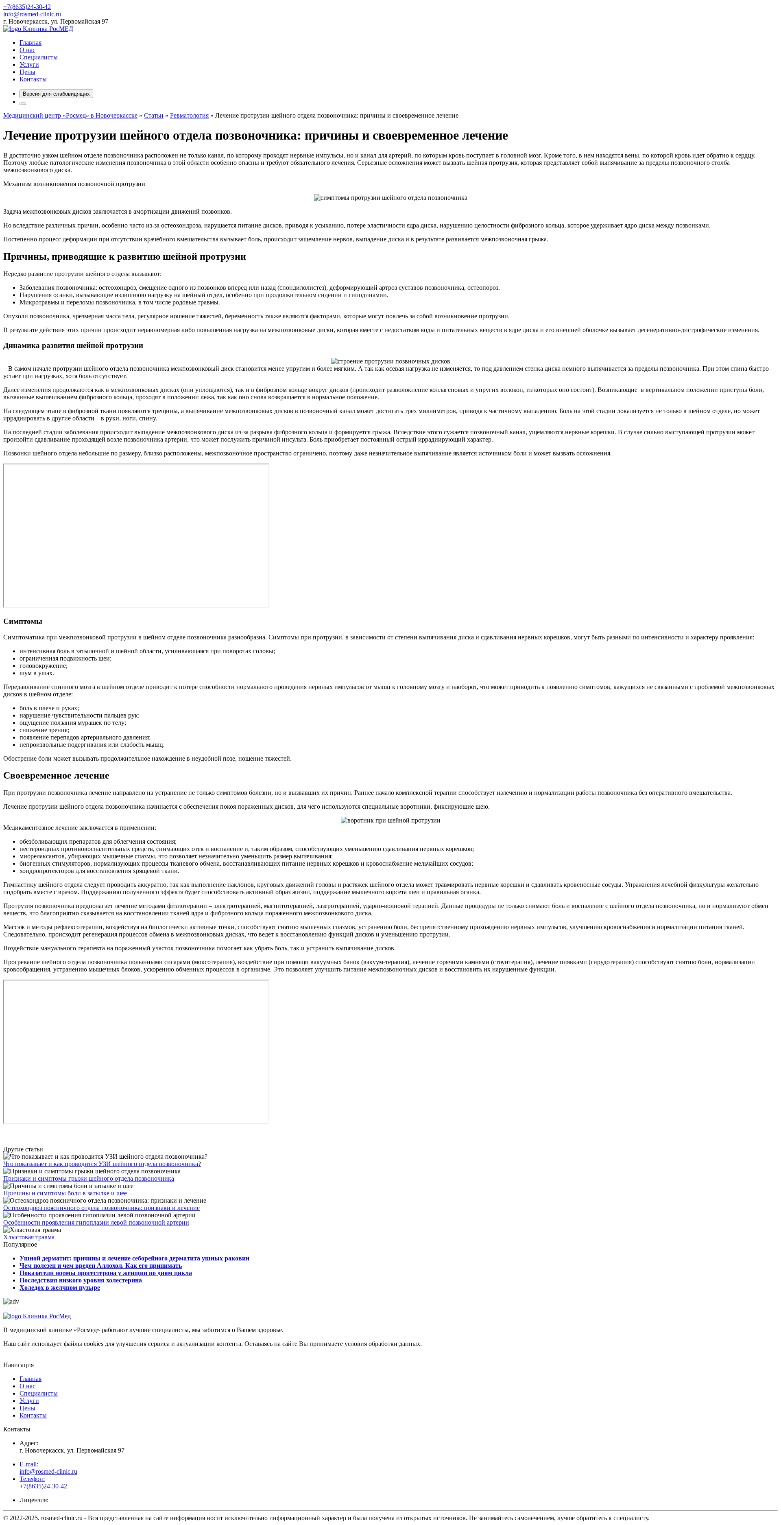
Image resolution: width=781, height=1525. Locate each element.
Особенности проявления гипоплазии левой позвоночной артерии (96, 1222)
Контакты (33, 79)
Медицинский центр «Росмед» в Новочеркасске (70, 115)
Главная (30, 42)
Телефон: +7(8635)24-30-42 (43, 1482)
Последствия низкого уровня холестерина (81, 1280)
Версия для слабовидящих (56, 94)
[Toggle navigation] (23, 104)
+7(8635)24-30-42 (27, 6)
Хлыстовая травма (29, 1237)
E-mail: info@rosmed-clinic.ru (48, 1468)
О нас (27, 49)
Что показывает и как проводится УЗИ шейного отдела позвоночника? (102, 1163)
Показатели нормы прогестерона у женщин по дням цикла (106, 1272)
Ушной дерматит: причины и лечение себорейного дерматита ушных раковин (134, 1258)
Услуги (29, 64)
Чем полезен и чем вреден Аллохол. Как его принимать (101, 1265)
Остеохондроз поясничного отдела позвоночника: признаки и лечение (101, 1207)
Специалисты (39, 57)
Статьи (154, 115)
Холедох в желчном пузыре (60, 1287)
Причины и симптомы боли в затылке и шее (65, 1193)
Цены (27, 71)
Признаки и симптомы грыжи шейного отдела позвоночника (88, 1178)
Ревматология (189, 115)
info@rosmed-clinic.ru (32, 14)
